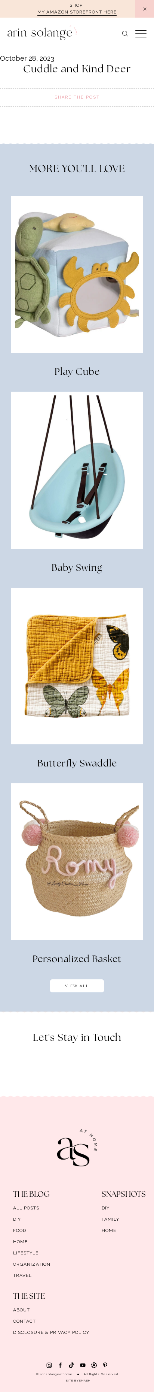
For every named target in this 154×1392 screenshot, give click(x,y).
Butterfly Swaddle (77, 764)
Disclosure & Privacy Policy (51, 1332)
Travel (22, 1275)
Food (19, 1230)
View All (77, 986)
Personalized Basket (77, 959)
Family (110, 1219)
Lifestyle (25, 1253)
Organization (31, 1264)
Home (20, 1241)
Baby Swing (77, 568)
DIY (17, 1219)
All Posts (26, 1208)
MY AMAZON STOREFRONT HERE (77, 12)
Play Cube (77, 372)
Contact (24, 1321)
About (21, 1310)
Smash (84, 1380)
